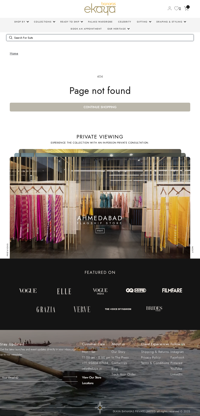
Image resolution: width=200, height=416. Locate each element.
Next (192, 249)
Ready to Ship (69, 21)
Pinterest (177, 363)
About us (118, 344)
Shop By (19, 21)
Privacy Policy (151, 357)
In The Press (120, 357)
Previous (7, 249)
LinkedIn (176, 374)
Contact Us (119, 363)
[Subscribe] (70, 377)
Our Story (118, 352)
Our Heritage (116, 28)
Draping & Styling (169, 21)
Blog (115, 368)
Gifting (142, 21)
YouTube (176, 368)
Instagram (177, 352)
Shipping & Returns (155, 352)
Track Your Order (124, 374)
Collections (43, 21)
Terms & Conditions (155, 363)
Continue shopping (100, 107)
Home (14, 53)
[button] (21, 21)
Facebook (177, 357)
